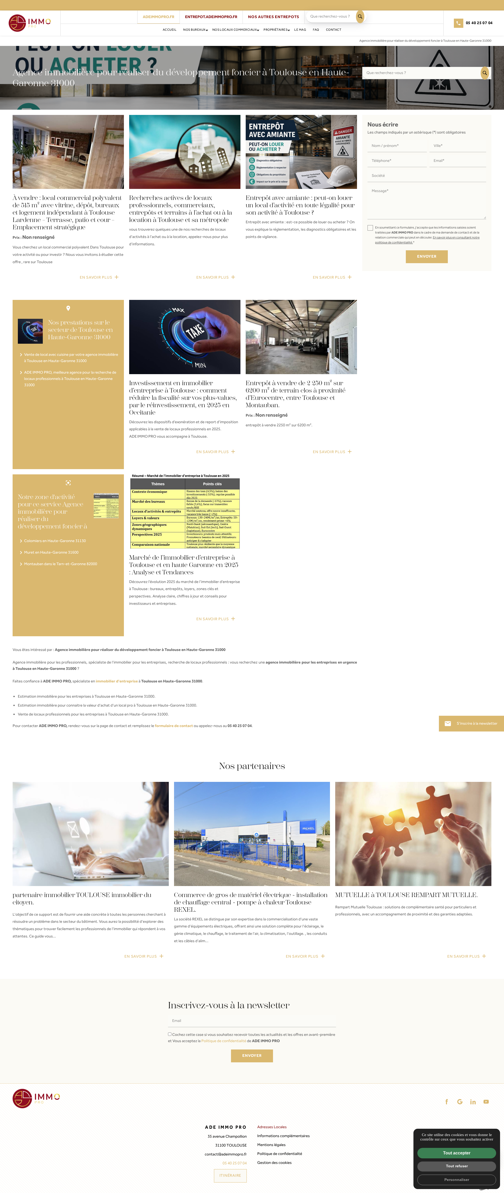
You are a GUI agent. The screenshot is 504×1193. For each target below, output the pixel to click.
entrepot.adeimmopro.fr (211, 17)
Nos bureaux (194, 29)
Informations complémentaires (283, 1136)
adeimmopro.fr (158, 17)
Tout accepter (456, 1153)
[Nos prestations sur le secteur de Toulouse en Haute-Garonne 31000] (30, 331)
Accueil (169, 29)
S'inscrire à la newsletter (470, 723)
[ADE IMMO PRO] (30, 23)
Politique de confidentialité (223, 1041)
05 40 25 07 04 (479, 23)
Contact (333, 29)
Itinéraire (230, 1176)
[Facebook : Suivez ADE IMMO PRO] (447, 1101)
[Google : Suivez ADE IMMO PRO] (460, 1101)
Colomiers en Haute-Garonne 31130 (52, 541)
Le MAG (300, 29)
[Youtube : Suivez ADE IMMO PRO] (486, 1101)
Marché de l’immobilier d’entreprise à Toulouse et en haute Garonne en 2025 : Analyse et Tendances (183, 565)
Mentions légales (271, 1145)
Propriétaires (275, 29)
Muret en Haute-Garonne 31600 (48, 552)
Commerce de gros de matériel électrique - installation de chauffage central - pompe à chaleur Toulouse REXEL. (251, 902)
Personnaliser (456, 1180)
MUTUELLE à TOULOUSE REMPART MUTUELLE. (406, 895)
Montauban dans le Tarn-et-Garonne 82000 (57, 564)
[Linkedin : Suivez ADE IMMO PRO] (473, 1101)
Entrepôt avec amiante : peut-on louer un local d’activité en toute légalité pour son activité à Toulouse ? (300, 205)
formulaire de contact (174, 726)
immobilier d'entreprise (117, 681)
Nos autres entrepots (273, 17)
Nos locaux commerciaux (234, 29)
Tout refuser (457, 1166)
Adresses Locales (272, 1127)
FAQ (316, 29)
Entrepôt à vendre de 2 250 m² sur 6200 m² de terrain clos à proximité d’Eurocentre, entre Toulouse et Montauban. (295, 394)
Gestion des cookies (274, 1163)
